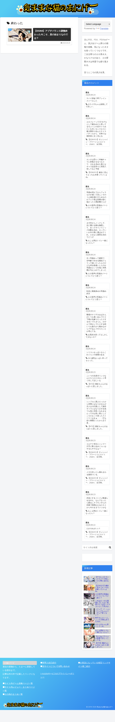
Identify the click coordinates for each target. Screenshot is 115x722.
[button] (110, 547)
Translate (104, 28)
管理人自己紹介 (49, 663)
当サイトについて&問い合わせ (56, 666)
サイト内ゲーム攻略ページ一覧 (18, 683)
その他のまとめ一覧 (13, 694)
